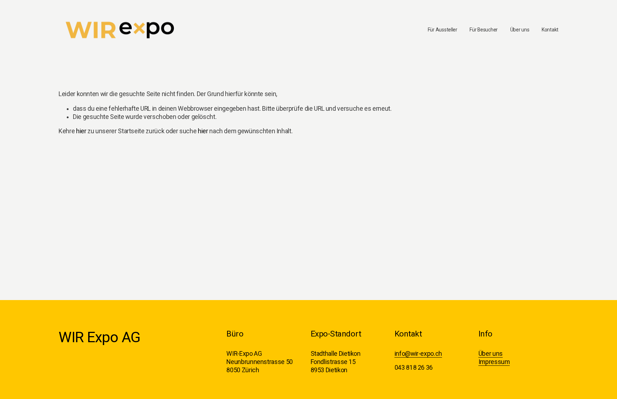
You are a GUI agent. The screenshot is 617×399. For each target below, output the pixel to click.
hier (81, 131)
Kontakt (550, 30)
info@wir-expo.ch (418, 353)
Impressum (494, 361)
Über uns (520, 30)
